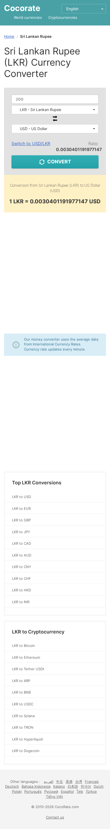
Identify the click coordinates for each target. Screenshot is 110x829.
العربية (48, 781)
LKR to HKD (21, 590)
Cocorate (22, 8)
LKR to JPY (21, 532)
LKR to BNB (21, 692)
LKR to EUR (21, 508)
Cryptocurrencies (62, 17)
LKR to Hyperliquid (27, 739)
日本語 (73, 786)
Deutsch (12, 786)
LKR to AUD (21, 555)
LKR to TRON (22, 727)
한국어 (86, 786)
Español (67, 791)
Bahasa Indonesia (36, 786)
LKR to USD (21, 497)
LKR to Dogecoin (26, 751)
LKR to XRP (21, 681)
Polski (17, 791)
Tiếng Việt (54, 796)
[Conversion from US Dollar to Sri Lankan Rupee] (55, 120)
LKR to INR (20, 602)
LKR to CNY (21, 567)
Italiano (59, 786)
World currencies (28, 17)
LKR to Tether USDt (28, 669)
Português (33, 791)
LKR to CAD (21, 543)
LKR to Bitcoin (23, 645)
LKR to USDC (22, 704)
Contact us (55, 817)
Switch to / (30, 143)
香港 (69, 781)
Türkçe (91, 791)
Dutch (99, 786)
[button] (55, 109)
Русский (51, 791)
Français (92, 781)
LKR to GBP (21, 520)
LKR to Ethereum (26, 657)
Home (9, 36)
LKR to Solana (23, 716)
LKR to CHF (21, 578)
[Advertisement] (55, 273)
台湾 (78, 781)
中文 (59, 781)
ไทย (80, 791)
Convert (59, 161)
